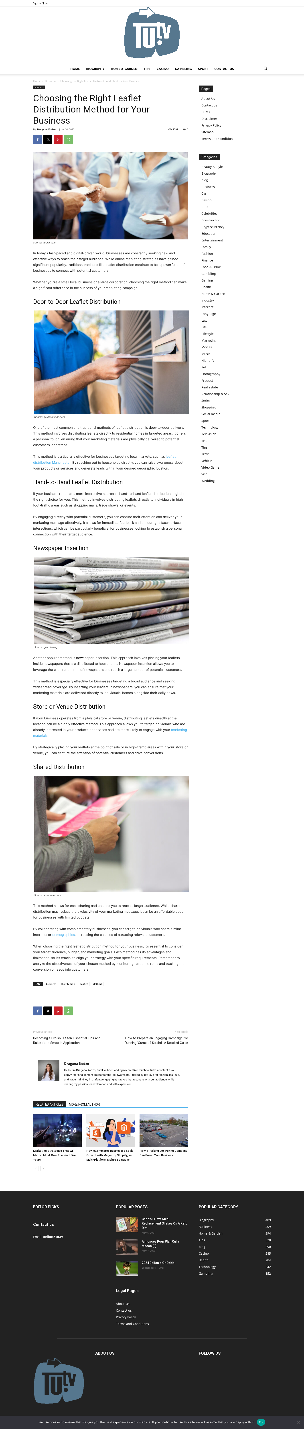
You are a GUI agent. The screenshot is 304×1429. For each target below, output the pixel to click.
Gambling (183, 69)
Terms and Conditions (217, 139)
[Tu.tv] (152, 34)
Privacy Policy (211, 125)
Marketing (209, 340)
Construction (211, 220)
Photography (210, 374)
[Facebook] (37, 139)
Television (208, 434)
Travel (206, 454)
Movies (206, 347)
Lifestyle (207, 334)
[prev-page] (36, 1168)
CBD (204, 207)
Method (97, 984)
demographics (63, 935)
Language (208, 314)
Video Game (210, 467)
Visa (204, 474)
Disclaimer (209, 118)
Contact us (224, 69)
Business (50, 81)
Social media (210, 414)
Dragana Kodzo (46, 129)
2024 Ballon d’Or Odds (158, 1263)
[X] (47, 139)
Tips (147, 69)
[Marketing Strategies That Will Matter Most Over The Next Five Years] (57, 1130)
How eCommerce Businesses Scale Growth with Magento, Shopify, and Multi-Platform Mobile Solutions (109, 1155)
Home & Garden (124, 69)
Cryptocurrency (212, 227)
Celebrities (209, 213)
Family (206, 247)
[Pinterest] (58, 139)
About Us (208, 98)
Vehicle (206, 461)
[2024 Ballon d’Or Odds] (127, 1268)
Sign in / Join (40, 3)
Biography (95, 69)
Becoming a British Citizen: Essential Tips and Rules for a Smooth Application (66, 1040)
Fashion (207, 253)
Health (206, 287)
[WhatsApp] (68, 139)
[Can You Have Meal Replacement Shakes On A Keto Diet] (127, 1224)
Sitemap (207, 132)
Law (204, 320)
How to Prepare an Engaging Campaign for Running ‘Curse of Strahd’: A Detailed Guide (156, 1040)
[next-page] (43, 1168)
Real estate (209, 387)
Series (206, 400)
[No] (298, 1422)
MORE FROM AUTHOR (84, 1104)
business (51, 984)
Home (75, 69)
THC (204, 441)
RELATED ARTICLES (50, 1104)
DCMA (206, 112)
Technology (209, 427)
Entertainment (212, 240)
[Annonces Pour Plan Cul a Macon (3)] (127, 1247)
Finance (207, 260)
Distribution (68, 984)
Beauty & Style (212, 167)
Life (204, 327)
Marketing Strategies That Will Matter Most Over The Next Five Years (54, 1155)
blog (204, 180)
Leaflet (84, 984)
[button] (265, 69)
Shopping (208, 407)
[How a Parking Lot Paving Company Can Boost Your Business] (164, 1130)
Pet (203, 367)
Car (204, 193)
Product (207, 380)
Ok (261, 1422)
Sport (203, 69)
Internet (207, 307)
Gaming (207, 280)
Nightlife (207, 360)
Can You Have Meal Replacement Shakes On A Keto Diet (165, 1223)
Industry (207, 300)
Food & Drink (211, 267)
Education (208, 233)
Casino (163, 69)
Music (205, 354)
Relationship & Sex (215, 394)
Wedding (208, 481)
